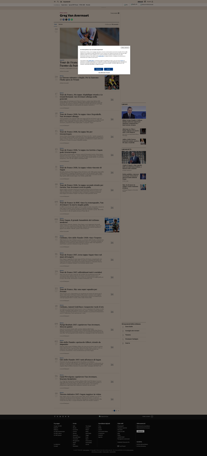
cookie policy (101, 56)
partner (122, 60)
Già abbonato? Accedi (104, 72)
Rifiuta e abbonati (125, 47)
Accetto (108, 69)
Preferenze (98, 69)
